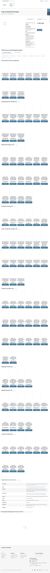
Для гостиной (32, 493)
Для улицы (40, 494)
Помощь (12, 553)
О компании (13, 557)
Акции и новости (23, 554)
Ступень (9, 57)
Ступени (2, 557)
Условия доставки (14, 554)
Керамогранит (34, 483)
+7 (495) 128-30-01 (34, 559)
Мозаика (45, 483)
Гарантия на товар (14, 556)
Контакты (22, 553)
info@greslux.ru (34, 561)
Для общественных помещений (34, 494)
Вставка (41, 483)
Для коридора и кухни (38, 493)
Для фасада (44, 494)
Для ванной (28, 493)
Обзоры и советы (23, 556)
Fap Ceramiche (45, 19)
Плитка (3, 553)
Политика (22, 557)
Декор (3, 57)
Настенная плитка (29, 483)
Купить (5, 79)
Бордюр (38, 483)
